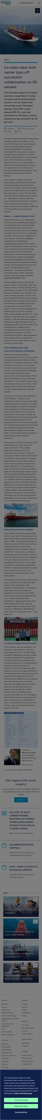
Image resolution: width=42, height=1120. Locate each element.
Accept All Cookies (21, 1100)
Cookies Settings (21, 1112)
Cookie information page (23, 1093)
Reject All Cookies (21, 1106)
